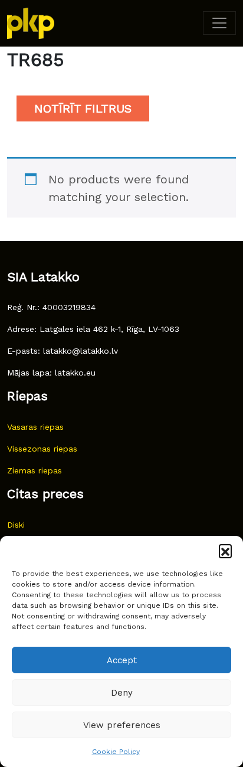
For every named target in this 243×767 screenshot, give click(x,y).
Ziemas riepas (34, 470)
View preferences (121, 725)
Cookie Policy (116, 752)
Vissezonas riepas (42, 448)
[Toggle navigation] (219, 23)
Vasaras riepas (35, 427)
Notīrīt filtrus (83, 108)
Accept (122, 660)
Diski (16, 524)
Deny (122, 692)
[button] (225, 551)
